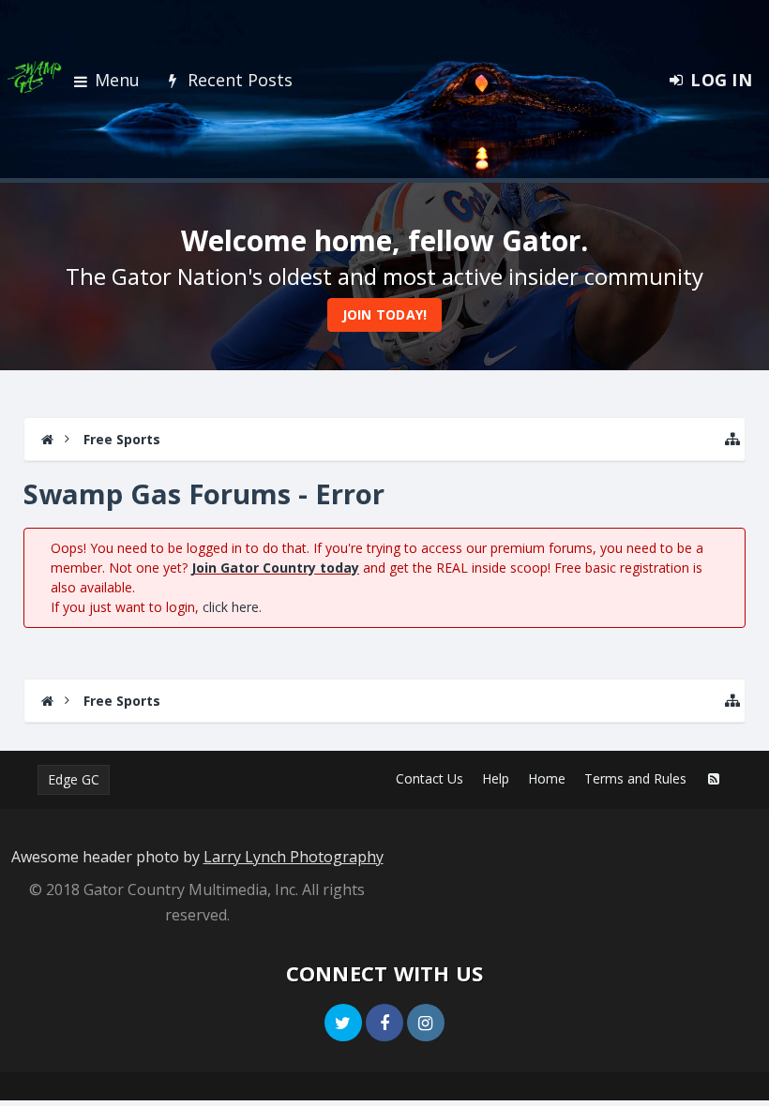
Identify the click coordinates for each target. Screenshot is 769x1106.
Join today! (385, 314)
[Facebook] (384, 1022)
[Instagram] (426, 1022)
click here (231, 607)
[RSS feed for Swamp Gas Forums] (713, 779)
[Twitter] (343, 1022)
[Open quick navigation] (732, 439)
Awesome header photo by (197, 856)
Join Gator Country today (275, 567)
